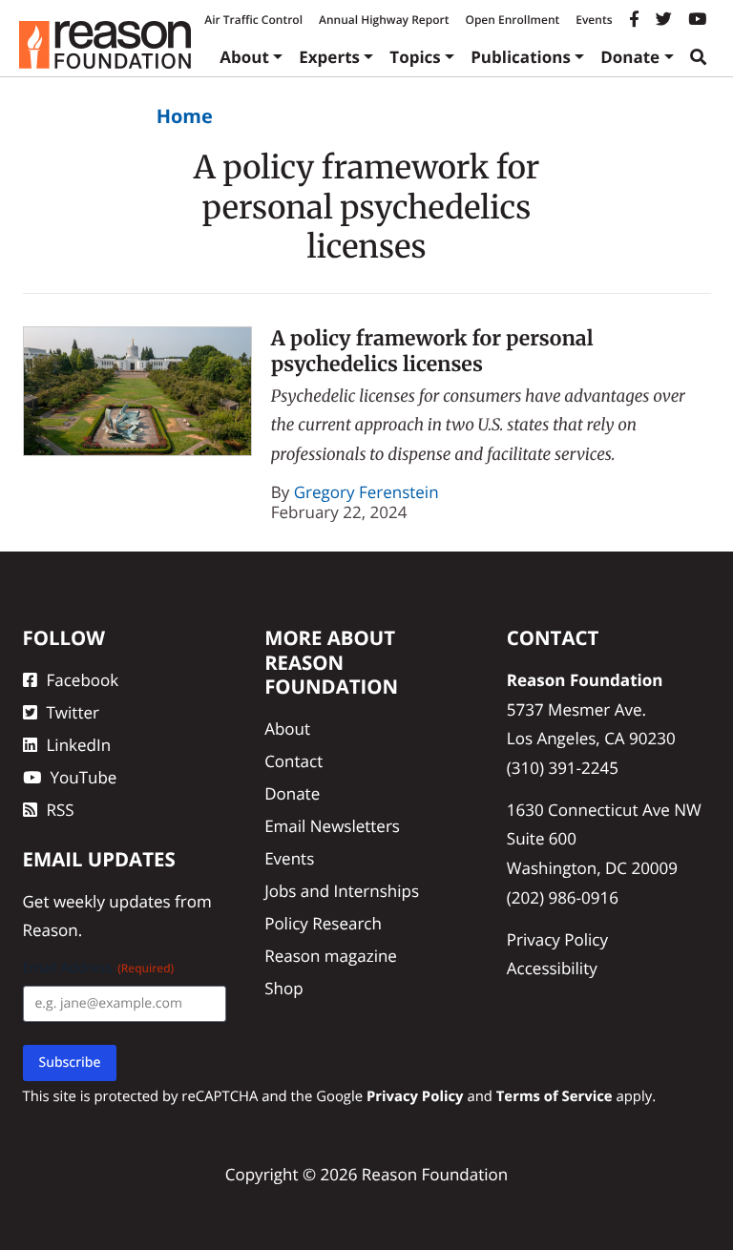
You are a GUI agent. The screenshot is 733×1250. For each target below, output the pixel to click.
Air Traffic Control (253, 19)
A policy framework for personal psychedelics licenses (432, 351)
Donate (630, 57)
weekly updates (112, 901)
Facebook (83, 680)
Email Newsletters (332, 826)
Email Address (99, 968)
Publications (521, 57)
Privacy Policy (557, 939)
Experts (329, 57)
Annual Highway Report (384, 19)
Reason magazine (330, 956)
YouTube (84, 777)
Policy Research (323, 923)
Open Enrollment (512, 19)
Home (185, 116)
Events (594, 19)
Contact (293, 761)
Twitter (73, 712)
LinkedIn (79, 745)
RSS (60, 810)
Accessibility (552, 968)
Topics (415, 57)
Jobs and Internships (341, 891)
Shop (283, 988)
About (244, 57)
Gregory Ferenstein (366, 492)
